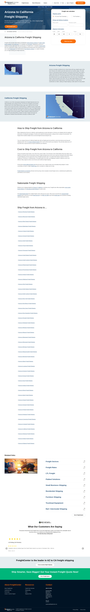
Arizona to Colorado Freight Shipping (26, 424)
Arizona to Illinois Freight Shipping (25, 390)
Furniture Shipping (53, 497)
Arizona (35, 187)
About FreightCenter (8, 588)
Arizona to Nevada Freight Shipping (26, 318)
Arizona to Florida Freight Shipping (25, 409)
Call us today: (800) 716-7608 (45, 6)
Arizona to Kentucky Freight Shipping (26, 371)
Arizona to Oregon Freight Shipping (26, 274)
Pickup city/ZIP (55, 22)
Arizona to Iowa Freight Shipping (25, 380)
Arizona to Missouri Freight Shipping (26, 332)
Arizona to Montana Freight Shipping (26, 327)
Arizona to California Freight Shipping (26, 428)
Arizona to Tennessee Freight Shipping (26, 250)
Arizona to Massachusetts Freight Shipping (27, 351)
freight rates (12, 48)
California (40, 187)
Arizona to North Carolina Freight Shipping (27, 293)
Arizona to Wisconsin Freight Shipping (26, 216)
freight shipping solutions (32, 42)
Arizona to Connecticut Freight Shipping (27, 419)
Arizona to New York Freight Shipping (26, 298)
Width (58, 31)
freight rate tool (36, 195)
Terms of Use (82, 609)
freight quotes (42, 45)
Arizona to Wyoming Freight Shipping (26, 211)
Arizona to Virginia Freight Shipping (26, 231)
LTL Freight (50, 473)
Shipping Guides (28, 593)
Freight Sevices (52, 461)
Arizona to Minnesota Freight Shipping (26, 342)
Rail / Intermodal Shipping (56, 509)
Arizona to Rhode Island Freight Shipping (27, 264)
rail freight (30, 44)
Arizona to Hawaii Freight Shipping (25, 400)
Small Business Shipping (56, 485)
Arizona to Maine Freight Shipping (25, 361)
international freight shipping (32, 189)
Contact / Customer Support (10, 593)
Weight (75, 31)
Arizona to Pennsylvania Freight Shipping (27, 269)
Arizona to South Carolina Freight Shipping (27, 260)
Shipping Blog (27, 590)
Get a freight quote (11, 26)
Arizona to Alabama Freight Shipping (26, 443)
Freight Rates (51, 467)
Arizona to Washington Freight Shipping (27, 226)
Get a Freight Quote (78, 515)
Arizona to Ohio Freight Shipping (25, 284)
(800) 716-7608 (49, 588)
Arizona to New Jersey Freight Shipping (27, 308)
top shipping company (29, 48)
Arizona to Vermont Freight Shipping (26, 235)
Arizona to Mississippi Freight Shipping (26, 337)
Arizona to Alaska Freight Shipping (25, 438)
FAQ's (26, 591)
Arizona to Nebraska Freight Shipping (26, 322)
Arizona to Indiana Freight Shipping (26, 385)
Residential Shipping (54, 491)
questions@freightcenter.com (51, 604)
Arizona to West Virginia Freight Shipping (27, 221)
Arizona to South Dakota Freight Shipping (27, 255)
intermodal (16, 44)
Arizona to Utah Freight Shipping (25, 240)
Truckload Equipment (54, 503)
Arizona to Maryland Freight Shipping (26, 356)
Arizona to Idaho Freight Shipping (25, 395)
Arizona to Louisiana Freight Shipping (26, 366)
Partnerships (7, 591)
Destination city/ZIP (72, 22)
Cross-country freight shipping (45, 564)
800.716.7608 (46, 195)
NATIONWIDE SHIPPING (12, 31)
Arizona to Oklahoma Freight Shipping (26, 279)
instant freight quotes (23, 193)
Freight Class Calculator (29, 588)
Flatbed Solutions (53, 479)
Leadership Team (8, 590)
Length (54, 31)
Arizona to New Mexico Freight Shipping (27, 303)
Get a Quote (80, 2)
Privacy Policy (75, 609)
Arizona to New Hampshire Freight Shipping (27, 313)
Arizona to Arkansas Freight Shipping (26, 433)
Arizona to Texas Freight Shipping (25, 245)
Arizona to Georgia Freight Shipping (26, 404)
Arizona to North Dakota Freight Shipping (27, 289)
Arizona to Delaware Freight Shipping (26, 414)
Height (63, 31)
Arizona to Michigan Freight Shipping (26, 346)
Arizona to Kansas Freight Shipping (26, 375)
